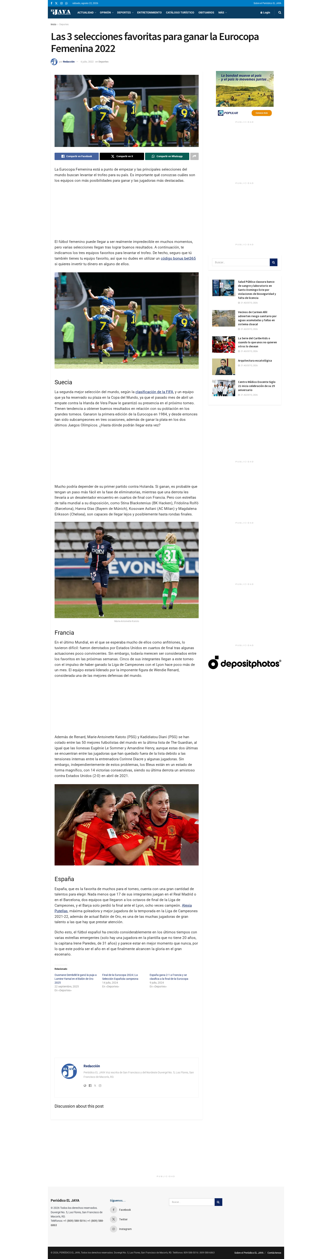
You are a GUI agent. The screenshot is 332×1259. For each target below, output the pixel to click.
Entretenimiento (149, 12)
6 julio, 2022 (87, 61)
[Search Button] (279, 12)
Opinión (105, 12)
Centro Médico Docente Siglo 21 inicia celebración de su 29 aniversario (257, 386)
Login (266, 12)
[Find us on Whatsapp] (66, 3)
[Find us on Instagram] (61, 3)
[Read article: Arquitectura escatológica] (223, 367)
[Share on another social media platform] (194, 156)
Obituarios (206, 12)
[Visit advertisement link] (244, 95)
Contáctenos (274, 1252)
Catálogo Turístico (180, 12)
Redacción (69, 61)
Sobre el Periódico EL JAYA (267, 3)
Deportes (124, 12)
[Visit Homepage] (61, 12)
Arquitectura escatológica (255, 360)
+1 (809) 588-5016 (74, 1220)
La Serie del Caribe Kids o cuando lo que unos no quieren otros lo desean (257, 342)
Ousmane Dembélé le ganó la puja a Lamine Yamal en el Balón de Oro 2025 (76, 978)
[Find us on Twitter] (56, 3)
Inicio (53, 24)
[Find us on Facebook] (51, 3)
